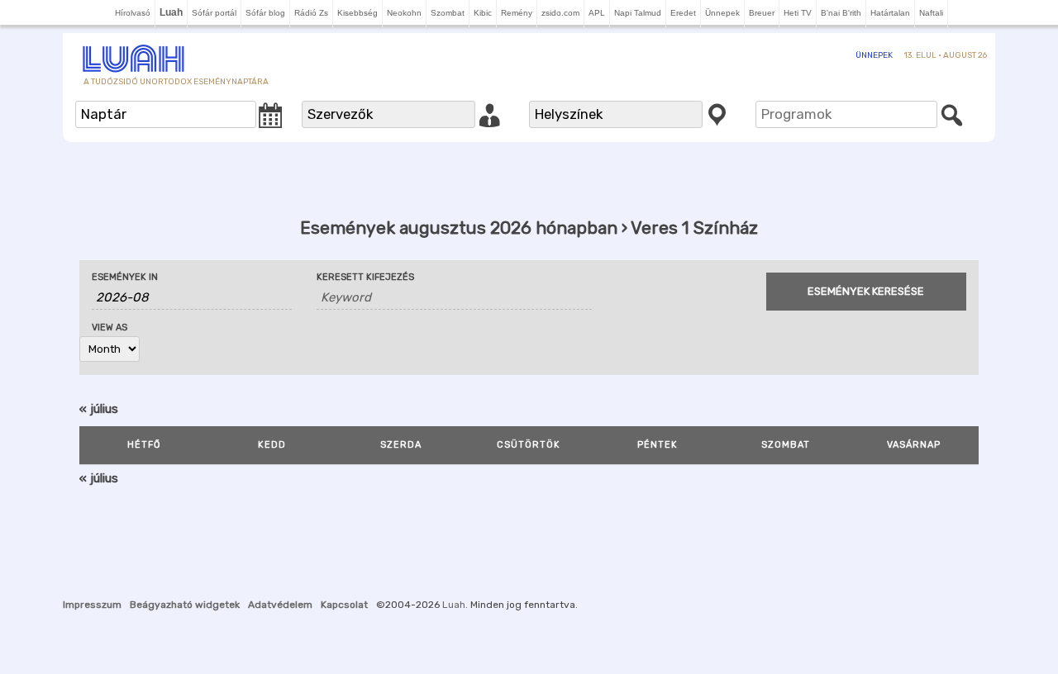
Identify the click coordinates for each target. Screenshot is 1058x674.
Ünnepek (722, 12)
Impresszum (92, 604)
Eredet (683, 12)
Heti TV (798, 12)
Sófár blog (265, 12)
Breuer (761, 12)
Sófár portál (214, 12)
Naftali (931, 12)
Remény (516, 12)
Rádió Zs (311, 12)
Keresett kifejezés (365, 277)
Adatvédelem (280, 604)
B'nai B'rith (841, 12)
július (98, 408)
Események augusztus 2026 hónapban (458, 227)
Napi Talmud (637, 12)
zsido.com (560, 12)
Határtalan (890, 12)
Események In (125, 277)
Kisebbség (357, 12)
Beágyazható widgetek (185, 604)
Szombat (448, 12)
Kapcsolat (344, 604)
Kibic (483, 12)
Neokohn (404, 12)
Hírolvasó (132, 12)
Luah (453, 604)
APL (597, 12)
